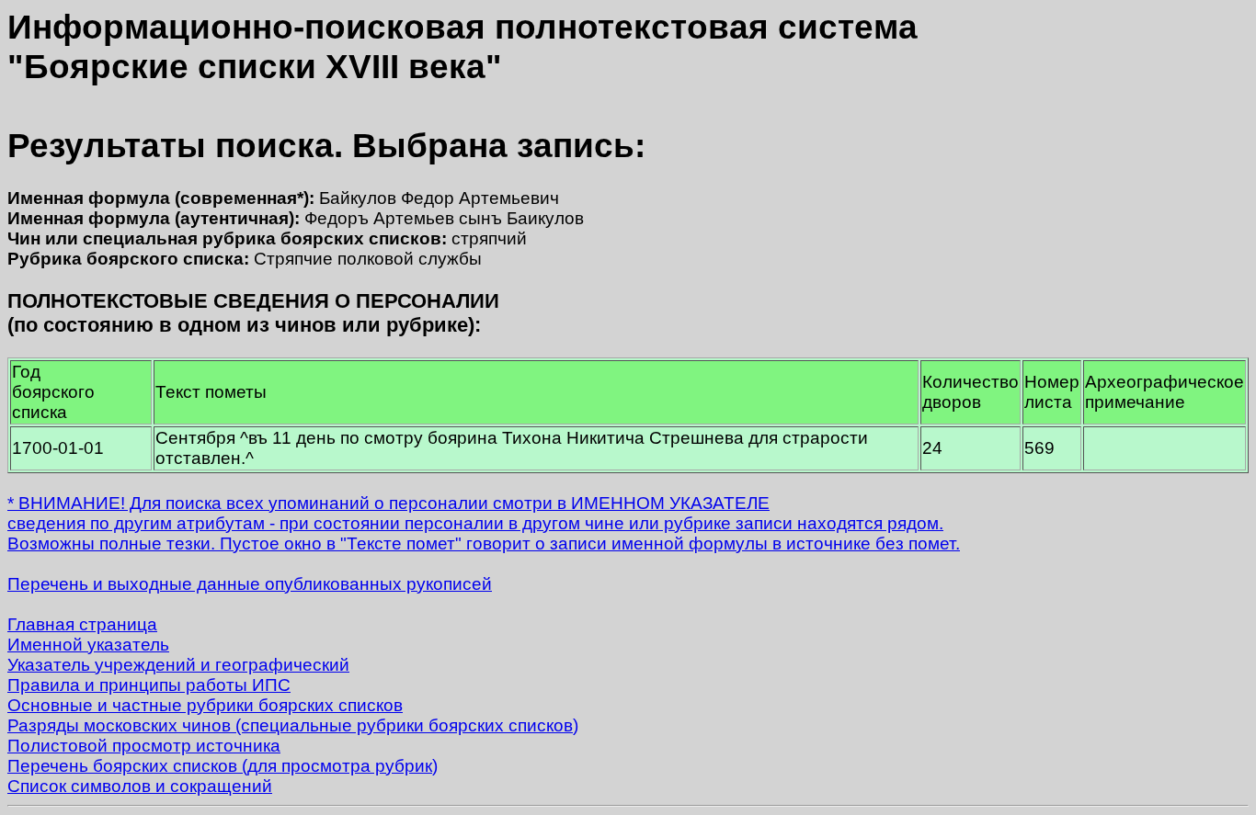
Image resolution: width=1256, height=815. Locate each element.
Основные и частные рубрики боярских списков (205, 705)
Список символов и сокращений (139, 786)
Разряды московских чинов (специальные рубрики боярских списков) (292, 725)
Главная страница (82, 624)
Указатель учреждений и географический (178, 664)
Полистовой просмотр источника (143, 745)
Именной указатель (88, 644)
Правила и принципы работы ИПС (149, 685)
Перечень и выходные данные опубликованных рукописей (249, 584)
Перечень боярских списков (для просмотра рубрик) (222, 765)
